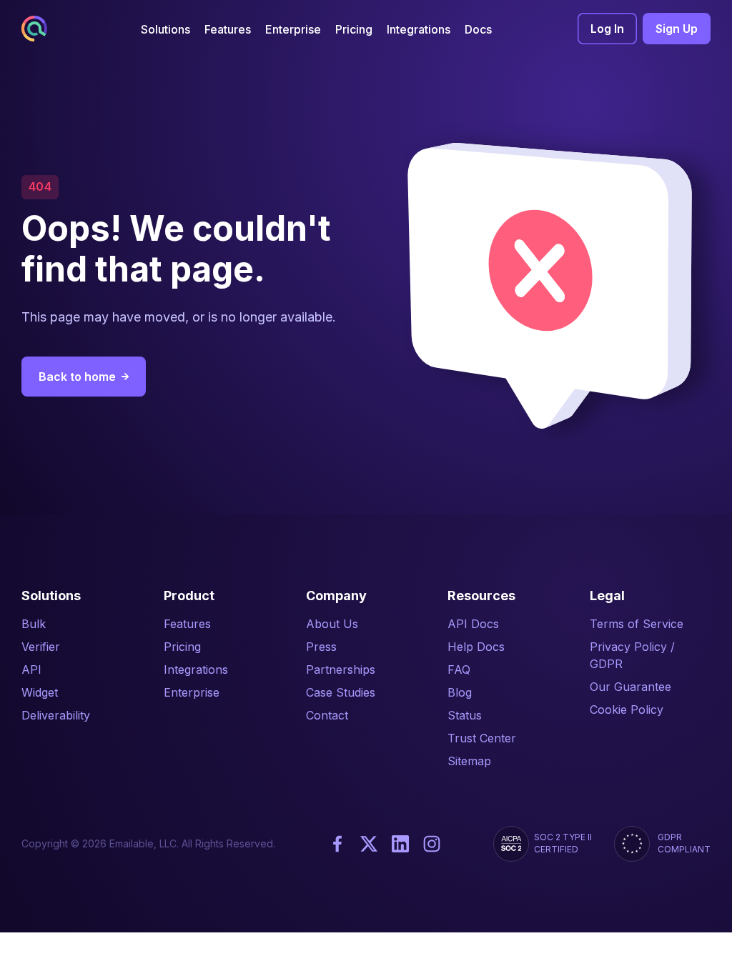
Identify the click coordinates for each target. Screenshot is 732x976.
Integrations (196, 669)
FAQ (458, 669)
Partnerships (340, 669)
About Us (332, 624)
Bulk (33, 624)
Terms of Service (636, 624)
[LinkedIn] (400, 843)
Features (187, 624)
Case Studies (340, 692)
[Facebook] (337, 843)
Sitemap (469, 761)
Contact (327, 715)
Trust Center (481, 738)
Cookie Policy (626, 709)
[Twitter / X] (368, 843)
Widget (39, 692)
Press (321, 646)
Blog (459, 692)
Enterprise (191, 692)
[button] (165, 29)
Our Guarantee (630, 686)
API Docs (473, 624)
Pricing (182, 646)
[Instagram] (431, 843)
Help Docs (476, 646)
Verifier (40, 646)
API (31, 669)
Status (464, 715)
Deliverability (55, 715)
